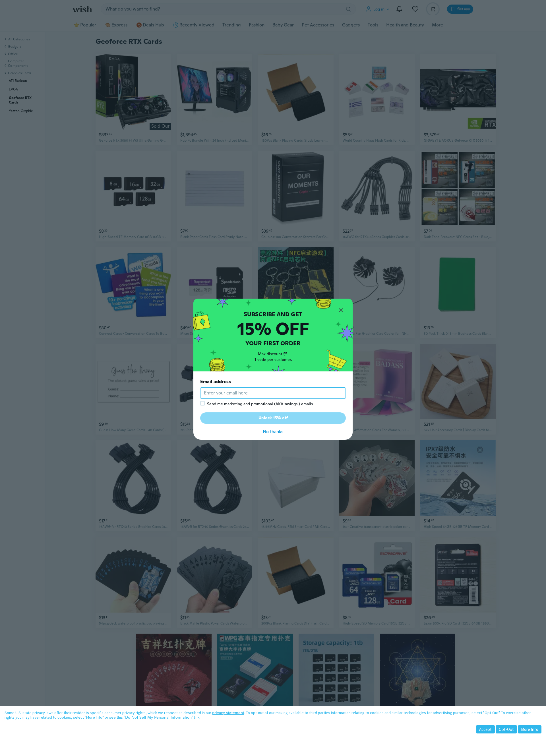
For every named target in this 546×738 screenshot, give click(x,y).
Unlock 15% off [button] (273, 417)
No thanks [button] (273, 432)
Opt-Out (506, 729)
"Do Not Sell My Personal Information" (158, 717)
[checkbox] (202, 403)
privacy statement (228, 712)
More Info (529, 729)
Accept (485, 729)
